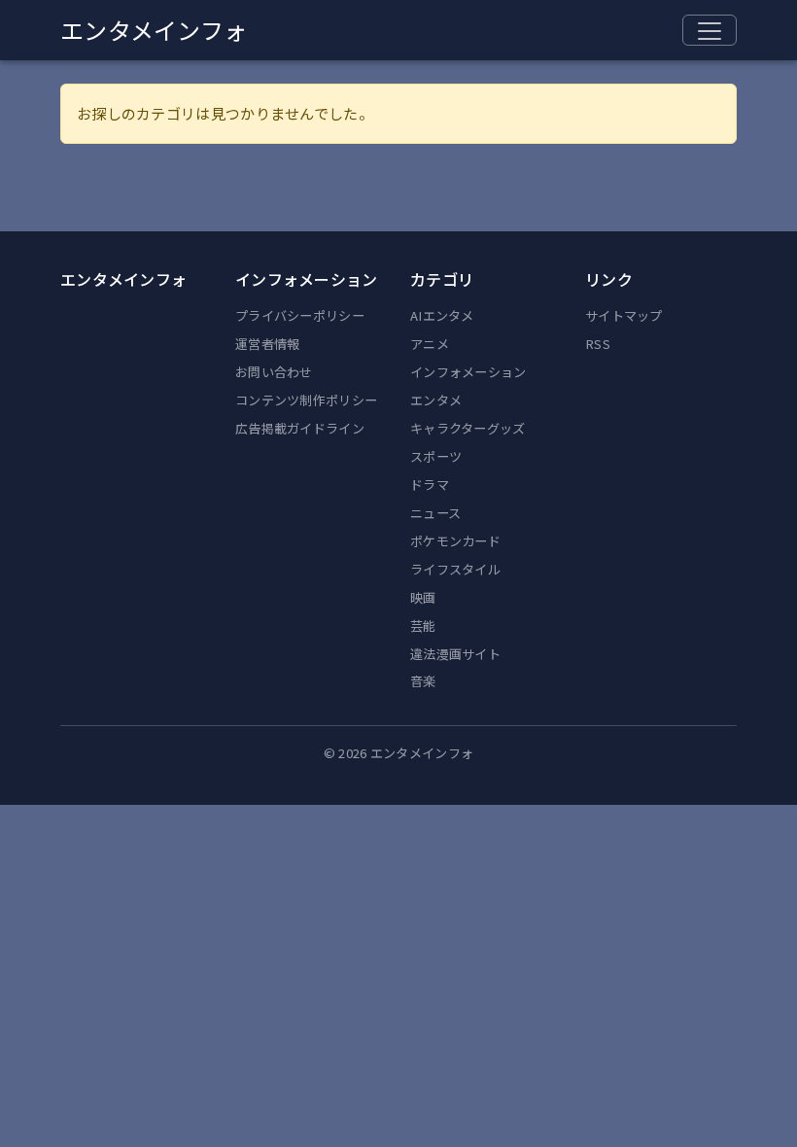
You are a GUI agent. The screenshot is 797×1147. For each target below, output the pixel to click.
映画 (423, 597)
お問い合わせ (274, 372)
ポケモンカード (455, 541)
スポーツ (436, 456)
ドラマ (429, 484)
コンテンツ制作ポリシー (306, 400)
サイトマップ (624, 315)
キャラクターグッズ (468, 428)
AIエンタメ (442, 315)
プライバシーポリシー (299, 315)
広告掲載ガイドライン (299, 428)
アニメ (429, 343)
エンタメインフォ (153, 30)
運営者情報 (267, 343)
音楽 (423, 681)
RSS (597, 343)
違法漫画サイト (455, 653)
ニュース (435, 513)
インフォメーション (468, 372)
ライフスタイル (455, 569)
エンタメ (436, 400)
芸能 (423, 625)
